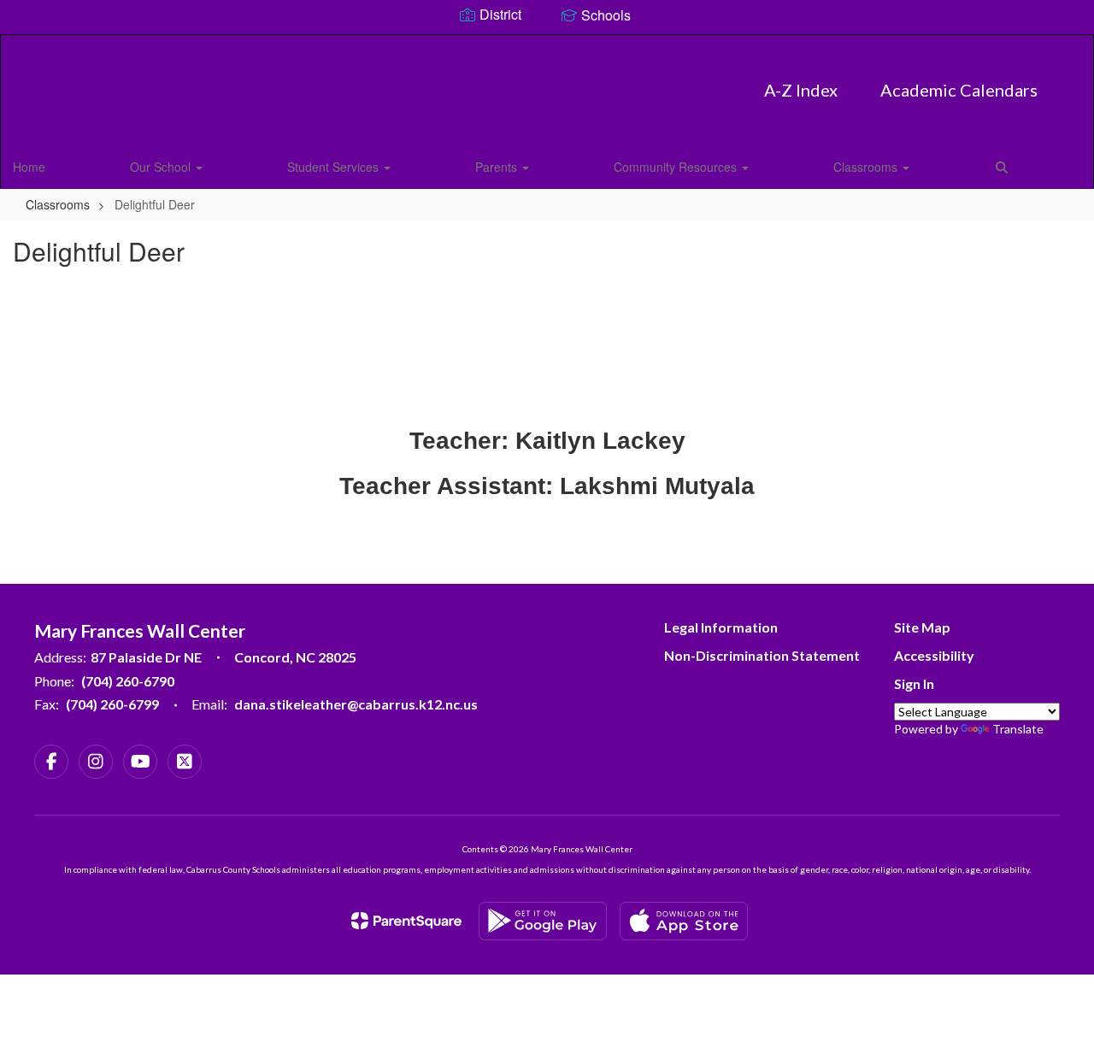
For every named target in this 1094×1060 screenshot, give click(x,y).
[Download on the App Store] (684, 921)
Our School (162, 166)
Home (29, 166)
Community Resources (677, 166)
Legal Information (721, 627)
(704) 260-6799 (112, 704)
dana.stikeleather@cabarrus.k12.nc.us (356, 704)
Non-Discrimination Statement (762, 655)
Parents (498, 166)
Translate (1018, 728)
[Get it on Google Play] (543, 921)
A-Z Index (801, 90)
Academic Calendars (959, 90)
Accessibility (934, 655)
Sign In (914, 683)
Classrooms (867, 166)
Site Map (922, 627)
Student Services (334, 166)
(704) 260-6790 (127, 681)
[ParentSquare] (406, 920)
